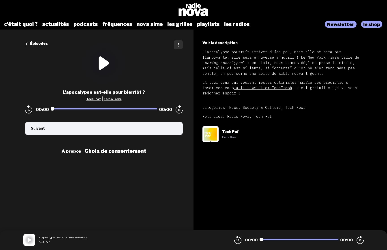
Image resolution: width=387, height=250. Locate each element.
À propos (71, 151)
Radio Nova (113, 99)
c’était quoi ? (21, 24)
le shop (371, 24)
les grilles (180, 24)
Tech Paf (93, 99)
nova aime (150, 24)
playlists (208, 24)
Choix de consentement (115, 151)
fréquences (117, 24)
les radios (237, 24)
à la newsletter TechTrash (263, 87)
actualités (55, 24)
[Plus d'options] (178, 44)
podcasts (85, 24)
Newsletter (340, 24)
